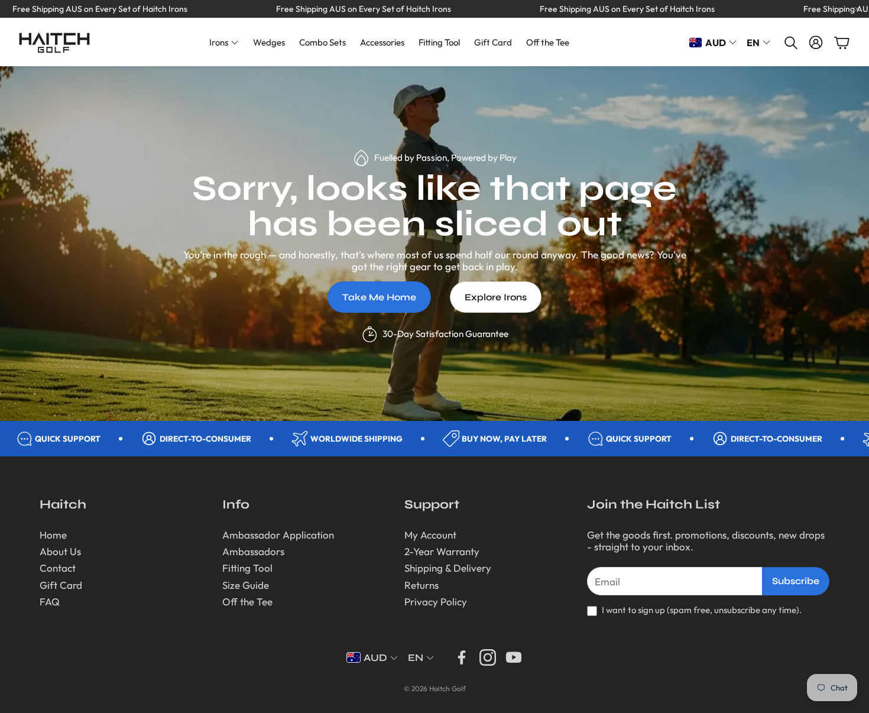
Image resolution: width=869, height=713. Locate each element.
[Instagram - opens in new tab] (487, 657)
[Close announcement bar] (857, 9)
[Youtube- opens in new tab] (513, 657)
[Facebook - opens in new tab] (461, 657)
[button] (790, 42)
